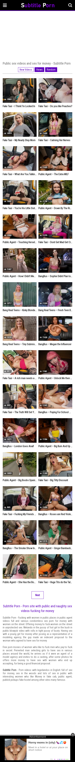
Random (51, 69)
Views (39, 69)
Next (37, 595)
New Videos (26, 69)
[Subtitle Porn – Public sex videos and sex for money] (37, 6)
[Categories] (5, 5)
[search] (70, 5)
